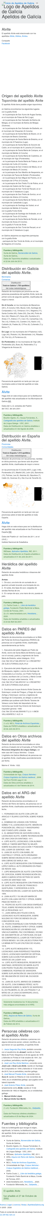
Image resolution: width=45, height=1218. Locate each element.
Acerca (3, 1204)
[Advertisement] (22, 70)
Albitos (18, 36)
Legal (9, 1204)
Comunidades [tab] (7, 447)
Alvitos (24, 36)
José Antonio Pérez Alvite (14, 1085)
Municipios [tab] (6, 276)
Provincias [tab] (6, 444)
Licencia (16, 1204)
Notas (23, 1204)
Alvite (6, 391)
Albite (12, 36)
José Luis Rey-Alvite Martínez (16, 1063)
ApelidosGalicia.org (36, 1204)
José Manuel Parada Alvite (15, 1074)
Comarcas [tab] (6, 279)
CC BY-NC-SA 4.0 (7, 1214)
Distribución (16, 285)
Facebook (6, 43)
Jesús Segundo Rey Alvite (15, 1049)
